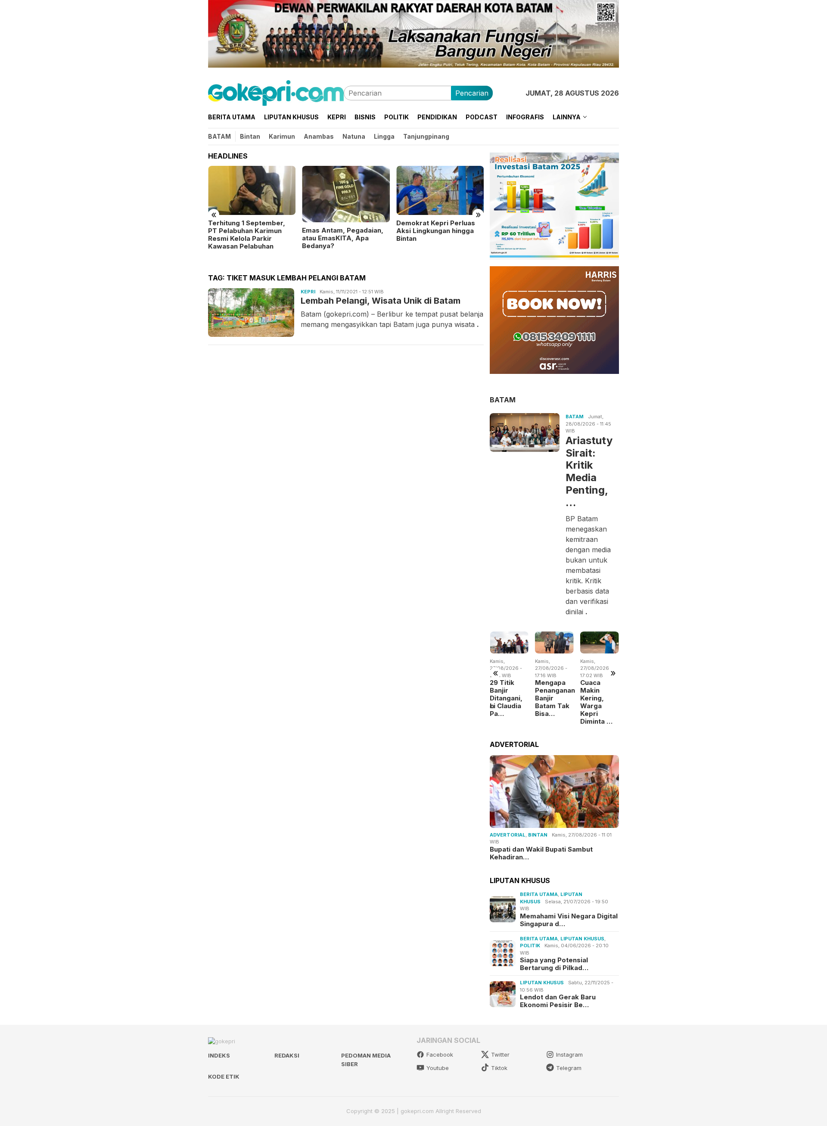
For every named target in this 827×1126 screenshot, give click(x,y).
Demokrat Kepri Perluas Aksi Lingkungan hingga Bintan (435, 231)
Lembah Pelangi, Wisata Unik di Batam (380, 300)
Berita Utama (539, 894)
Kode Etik (223, 1076)
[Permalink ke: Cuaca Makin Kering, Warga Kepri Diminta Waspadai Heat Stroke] (599, 642)
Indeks (219, 1055)
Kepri (308, 292)
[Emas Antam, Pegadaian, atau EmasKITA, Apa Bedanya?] (345, 194)
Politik (530, 945)
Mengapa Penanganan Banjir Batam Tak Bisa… (554, 698)
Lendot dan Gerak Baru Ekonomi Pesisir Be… (558, 1001)
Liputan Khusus (582, 939)
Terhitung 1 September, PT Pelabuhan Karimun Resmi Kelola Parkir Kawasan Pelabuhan (246, 234)
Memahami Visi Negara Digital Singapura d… (569, 920)
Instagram (569, 1054)
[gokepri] (276, 92)
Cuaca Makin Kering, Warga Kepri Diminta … (596, 702)
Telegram (568, 1067)
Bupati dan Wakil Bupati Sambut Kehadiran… (541, 853)
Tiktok (499, 1067)
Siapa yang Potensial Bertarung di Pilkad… (554, 964)
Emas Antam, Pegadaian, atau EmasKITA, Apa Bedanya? (342, 238)
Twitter (500, 1054)
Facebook (439, 1054)
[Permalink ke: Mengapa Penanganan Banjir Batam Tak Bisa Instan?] (554, 642)
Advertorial (507, 834)
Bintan (537, 834)
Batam (575, 417)
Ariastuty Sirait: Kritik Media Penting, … (589, 471)
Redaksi (286, 1055)
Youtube (437, 1067)
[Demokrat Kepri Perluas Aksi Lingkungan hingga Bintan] (440, 190)
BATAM (503, 399)
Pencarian (471, 93)
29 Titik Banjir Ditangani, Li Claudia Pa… (506, 698)
